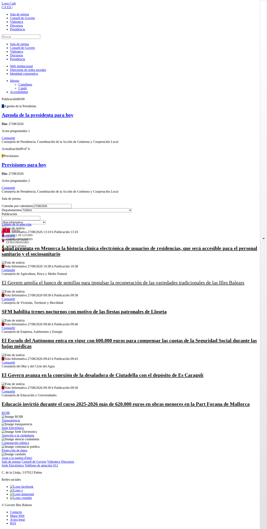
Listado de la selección (16, 224)
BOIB (6, 413)
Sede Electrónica (13, 428)
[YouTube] (21, 498)
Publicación (9, 214)
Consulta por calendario (17, 206)
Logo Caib (9, 3)
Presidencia (17, 29)
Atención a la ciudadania (18, 435)
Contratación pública (15, 443)
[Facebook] (21, 486)
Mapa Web (17, 516)
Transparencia (11, 420)
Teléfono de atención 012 (41, 465)
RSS (13, 523)
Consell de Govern (22, 18)
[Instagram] (22, 494)
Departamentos (11, 210)
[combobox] (133, 219)
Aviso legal (17, 519)
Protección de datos (14, 450)
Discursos (16, 25)
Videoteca (16, 22)
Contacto (16, 512)
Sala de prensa (19, 14)
